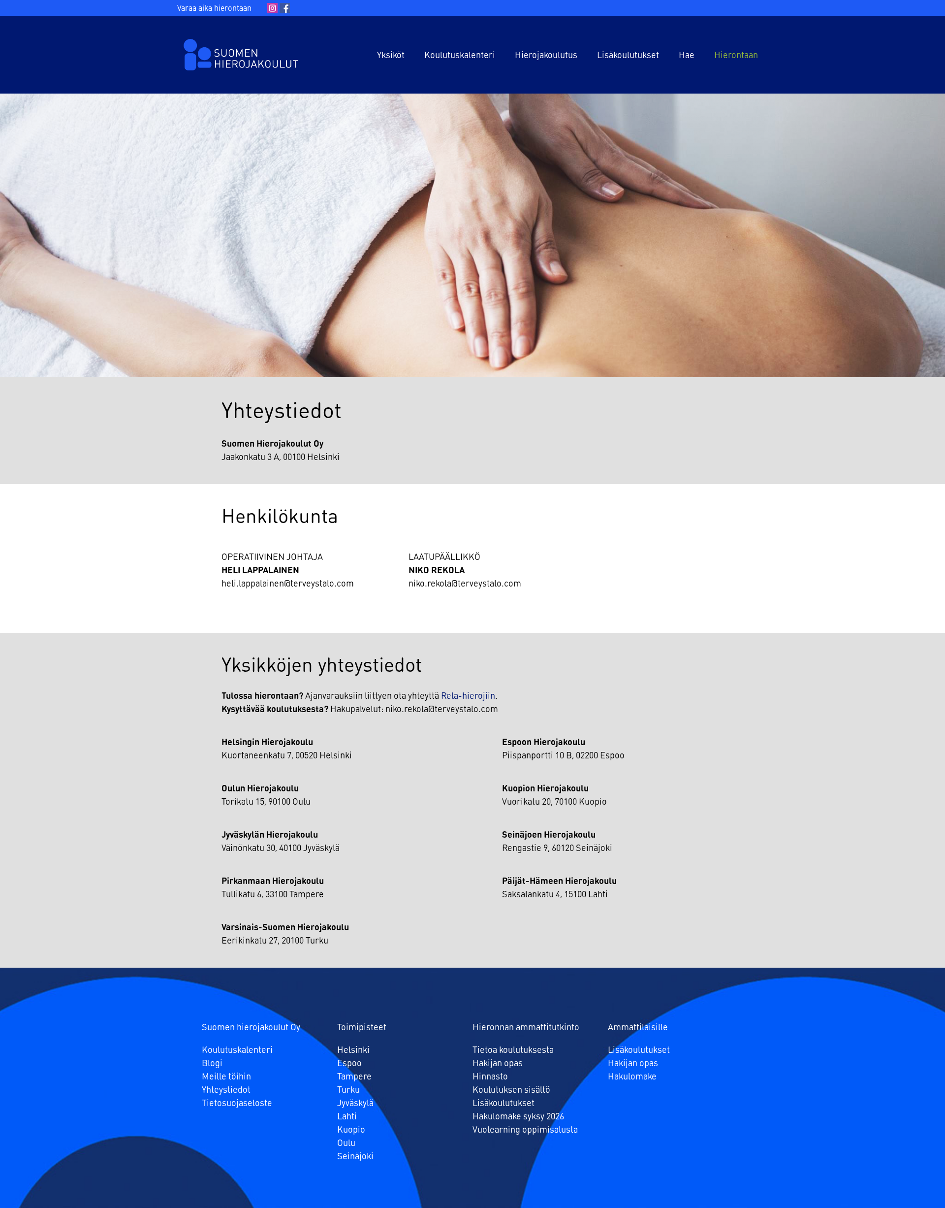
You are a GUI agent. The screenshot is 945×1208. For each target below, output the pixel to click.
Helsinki (353, 1050)
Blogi (212, 1063)
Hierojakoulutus (546, 55)
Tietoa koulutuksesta (513, 1050)
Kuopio (351, 1130)
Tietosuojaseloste (237, 1103)
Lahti (347, 1116)
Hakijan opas (497, 1063)
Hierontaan (736, 55)
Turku (348, 1090)
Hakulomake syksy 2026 (518, 1116)
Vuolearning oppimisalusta (525, 1130)
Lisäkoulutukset (628, 55)
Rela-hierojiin (468, 696)
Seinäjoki (355, 1156)
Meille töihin (226, 1077)
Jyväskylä (355, 1103)
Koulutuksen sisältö (511, 1090)
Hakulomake (632, 1077)
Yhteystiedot (226, 1090)
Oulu (346, 1143)
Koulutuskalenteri (459, 55)
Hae (686, 55)
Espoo (349, 1063)
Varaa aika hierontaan (214, 9)
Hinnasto (490, 1077)
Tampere (354, 1077)
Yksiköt (391, 55)
